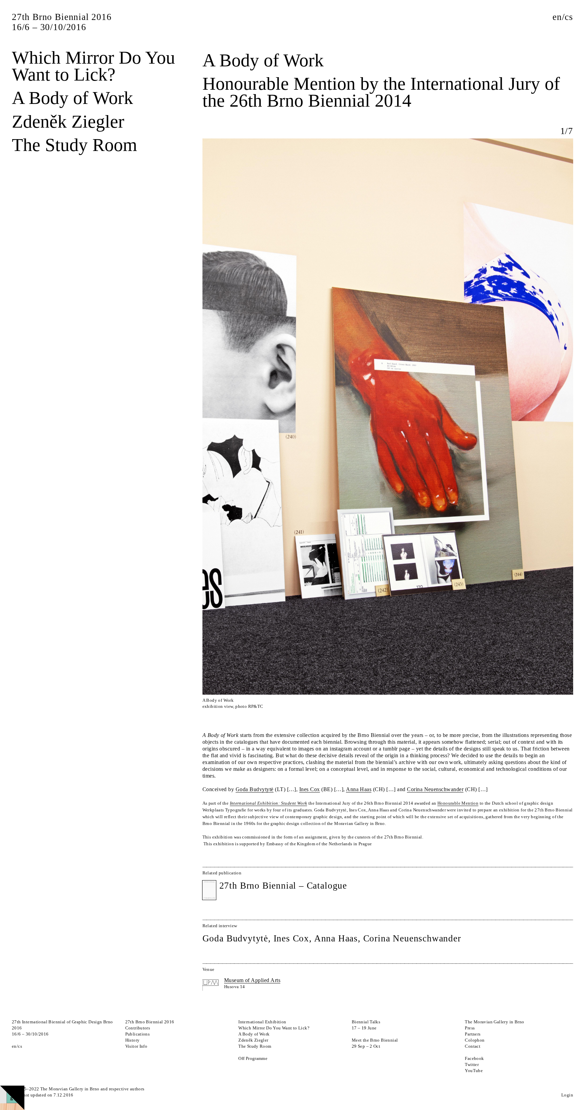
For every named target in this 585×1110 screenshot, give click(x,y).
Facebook (474, 1058)
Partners (472, 1034)
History (132, 1040)
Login (567, 1094)
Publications (137, 1034)
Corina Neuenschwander (435, 789)
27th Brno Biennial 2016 (149, 1021)
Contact (472, 1046)
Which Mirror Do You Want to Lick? (93, 66)
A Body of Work (72, 98)
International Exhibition (262, 1021)
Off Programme (252, 1058)
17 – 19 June (364, 1027)
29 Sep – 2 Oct (366, 1046)
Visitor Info (136, 1046)
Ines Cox (309, 789)
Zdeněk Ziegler (68, 121)
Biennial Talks (366, 1021)
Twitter (472, 1064)
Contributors (137, 1027)
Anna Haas (358, 789)
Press (470, 1027)
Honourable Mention (457, 803)
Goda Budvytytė (255, 789)
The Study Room (74, 145)
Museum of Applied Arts (252, 980)
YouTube (474, 1070)
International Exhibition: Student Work (268, 803)
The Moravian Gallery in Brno (494, 1021)
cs (569, 17)
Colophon (474, 1040)
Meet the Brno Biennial (375, 1040)
